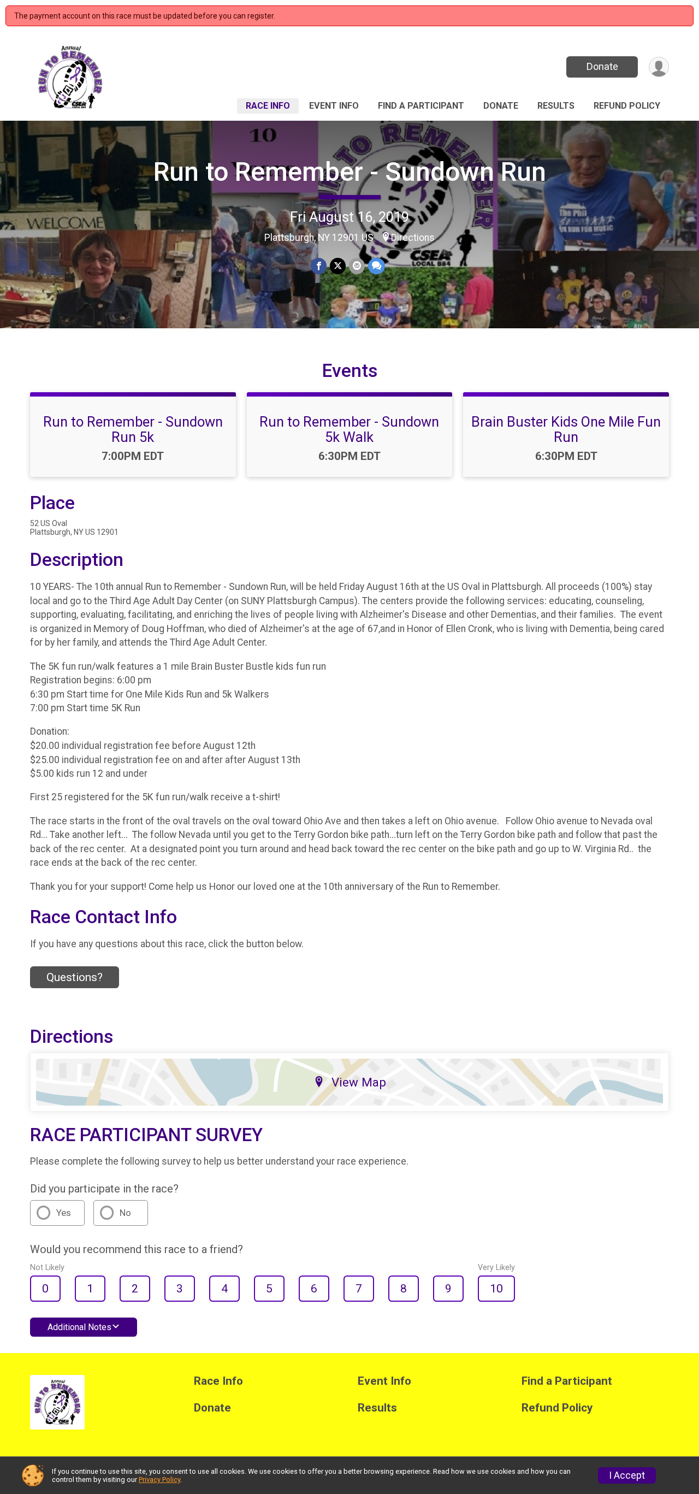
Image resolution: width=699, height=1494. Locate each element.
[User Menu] (659, 67)
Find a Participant (421, 106)
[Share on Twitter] (338, 266)
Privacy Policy (159, 1479)
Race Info (268, 106)
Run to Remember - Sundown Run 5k (133, 429)
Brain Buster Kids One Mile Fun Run (566, 429)
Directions (413, 237)
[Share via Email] (357, 266)
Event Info (334, 106)
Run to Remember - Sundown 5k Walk (349, 429)
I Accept (627, 1475)
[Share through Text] (376, 266)
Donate (602, 66)
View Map (358, 1082)
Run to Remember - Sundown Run (349, 171)
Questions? (74, 977)
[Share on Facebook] (319, 266)
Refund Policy (627, 106)
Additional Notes (79, 1327)
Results (555, 106)
